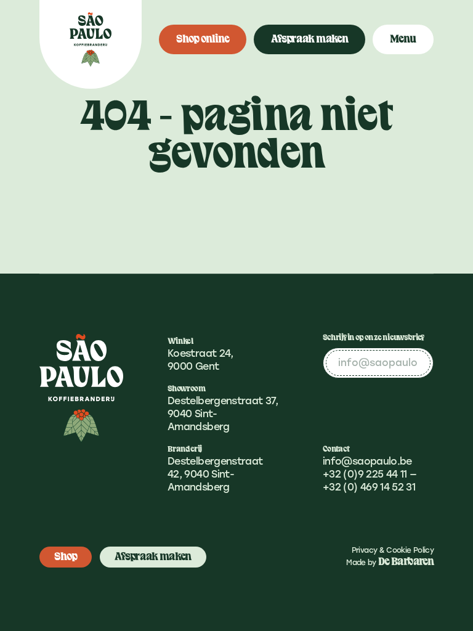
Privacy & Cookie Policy (393, 550)
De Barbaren (406, 561)
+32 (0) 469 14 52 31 (369, 487)
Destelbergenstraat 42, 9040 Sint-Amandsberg (215, 474)
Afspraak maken (309, 39)
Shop (65, 556)
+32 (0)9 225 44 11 (364, 474)
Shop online (202, 39)
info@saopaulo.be (367, 461)
